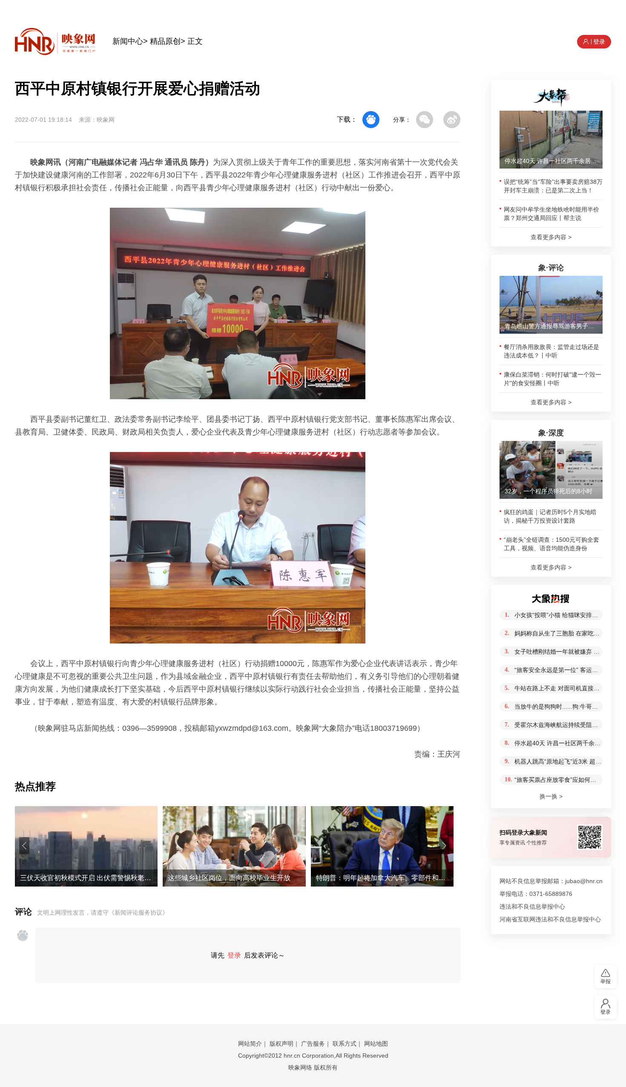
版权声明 (281, 1043)
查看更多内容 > (551, 237)
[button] (24, 845)
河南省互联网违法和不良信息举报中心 (550, 919)
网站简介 (250, 1043)
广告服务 (313, 1043)
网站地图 (376, 1043)
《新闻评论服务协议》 (138, 912)
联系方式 (344, 1043)
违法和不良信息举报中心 (532, 906)
